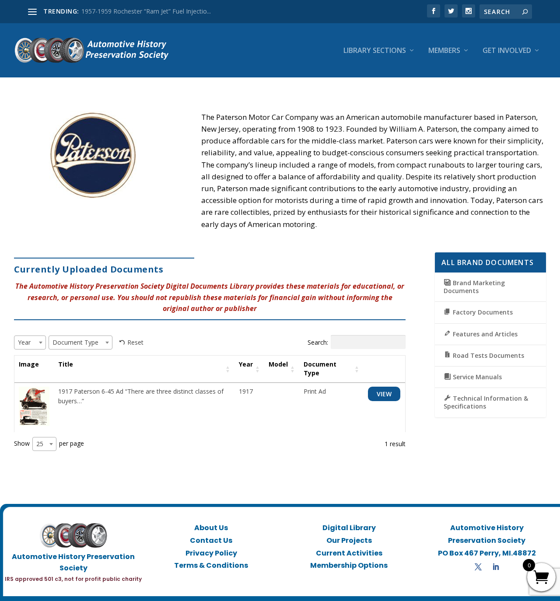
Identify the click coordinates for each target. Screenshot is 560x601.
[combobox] (30, 342)
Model (278, 364)
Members (444, 51)
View (384, 394)
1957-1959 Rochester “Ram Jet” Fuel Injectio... (146, 11)
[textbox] (26, 342)
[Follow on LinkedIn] (496, 567)
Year (246, 364)
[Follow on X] (478, 567)
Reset (135, 342)
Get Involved (507, 51)
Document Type (320, 368)
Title (65, 364)
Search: (318, 342)
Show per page (49, 443)
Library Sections (374, 51)
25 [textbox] (39, 444)
